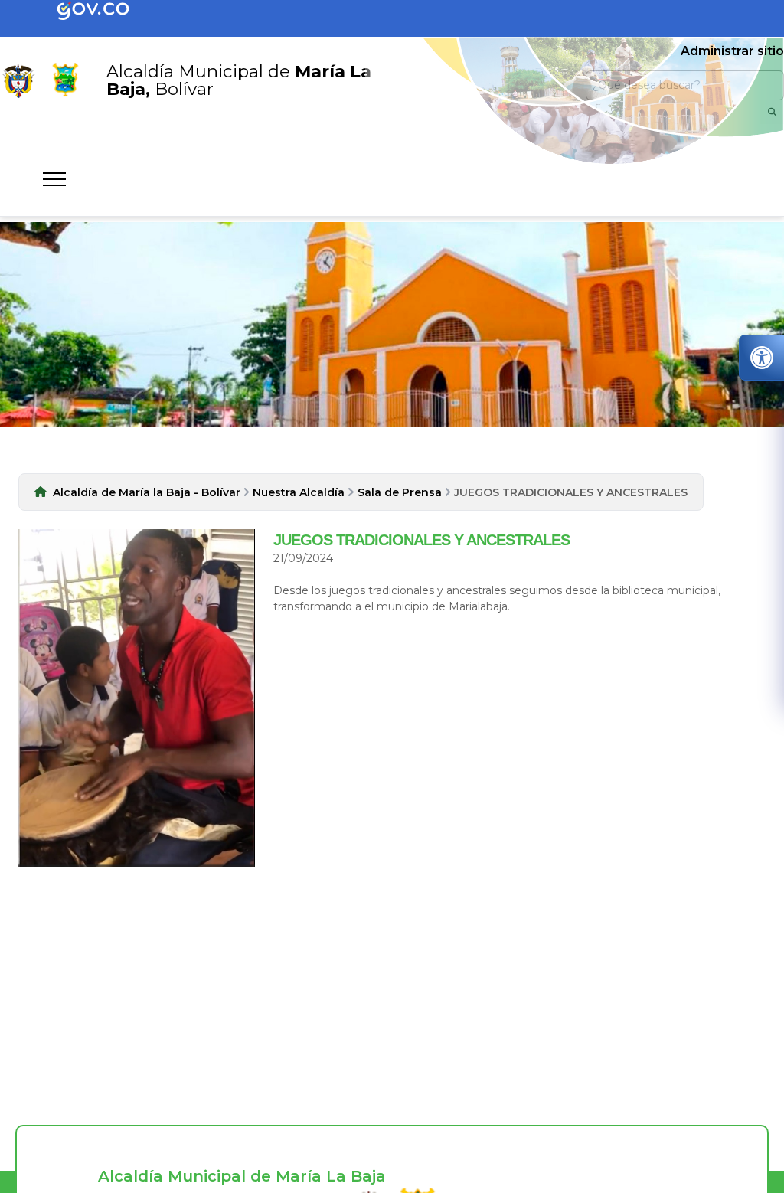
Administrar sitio (732, 51)
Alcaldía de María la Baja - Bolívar (146, 492)
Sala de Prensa (400, 492)
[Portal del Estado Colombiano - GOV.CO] (106, 11)
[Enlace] (18, 80)
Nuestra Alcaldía (299, 492)
